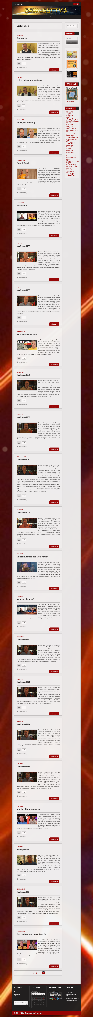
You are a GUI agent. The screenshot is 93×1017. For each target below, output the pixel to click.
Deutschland (70, 130)
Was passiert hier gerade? (25, 599)
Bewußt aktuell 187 (23, 892)
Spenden (17, 995)
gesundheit (69, 134)
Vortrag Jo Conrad (23, 163)
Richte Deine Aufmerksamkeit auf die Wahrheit (32, 556)
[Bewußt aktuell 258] (27, 257)
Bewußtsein (72, 119)
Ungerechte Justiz (22, 38)
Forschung (39, 17)
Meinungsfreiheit (71, 155)
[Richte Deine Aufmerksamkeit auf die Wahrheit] (27, 567)
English (57, 17)
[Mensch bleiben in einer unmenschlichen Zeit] (27, 945)
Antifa (72, 113)
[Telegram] (74, 4)
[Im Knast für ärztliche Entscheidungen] (27, 91)
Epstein (75, 130)
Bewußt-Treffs (64, 17)
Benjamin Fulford (69, 116)
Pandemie (69, 166)
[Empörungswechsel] (27, 860)
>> (54, 70)
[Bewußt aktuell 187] (27, 903)
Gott (73, 134)
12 (36, 1000)
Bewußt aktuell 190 (23, 682)
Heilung (68, 135)
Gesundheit (33, 17)
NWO (75, 164)
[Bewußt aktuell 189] (27, 735)
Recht (45, 17)
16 (43, 1000)
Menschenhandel (71, 157)
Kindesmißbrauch (71, 147)
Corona (69, 125)
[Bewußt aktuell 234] (27, 386)
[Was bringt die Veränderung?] (27, 133)
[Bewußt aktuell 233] (27, 428)
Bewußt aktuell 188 (23, 766)
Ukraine (70, 175)
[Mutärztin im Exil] (27, 216)
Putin (75, 166)
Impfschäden (72, 137)
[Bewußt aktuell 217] (27, 470)
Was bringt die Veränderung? (26, 122)
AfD (72, 112)
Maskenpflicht (70, 152)
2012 (70, 112)
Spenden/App (72, 17)
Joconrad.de (70, 101)
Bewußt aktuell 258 (23, 246)
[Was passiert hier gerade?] (27, 610)
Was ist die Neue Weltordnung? (27, 334)
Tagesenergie (70, 171)
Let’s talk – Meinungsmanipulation (28, 809)
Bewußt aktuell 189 (23, 724)
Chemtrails (73, 123)
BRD (68, 123)
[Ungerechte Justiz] (27, 49)
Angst (68, 114)
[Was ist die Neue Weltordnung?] (27, 345)
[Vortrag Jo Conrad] (27, 174)
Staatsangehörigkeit (70, 169)
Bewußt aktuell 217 (23, 459)
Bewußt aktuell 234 (23, 375)
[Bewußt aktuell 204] (27, 523)
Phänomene (51, 17)
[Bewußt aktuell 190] (27, 693)
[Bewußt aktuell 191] (27, 650)
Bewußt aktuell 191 (23, 639)
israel (75, 139)
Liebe (68, 149)
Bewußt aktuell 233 (23, 417)
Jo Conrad (70, 141)
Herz (72, 135)
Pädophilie (68, 168)
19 (36, 1002)
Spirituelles (17, 17)
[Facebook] (77, 4)
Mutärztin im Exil (22, 205)
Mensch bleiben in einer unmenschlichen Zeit (31, 934)
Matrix (67, 154)
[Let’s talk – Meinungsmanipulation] (27, 820)
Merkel (68, 159)
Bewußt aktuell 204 (23, 512)
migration (69, 163)
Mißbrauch (69, 164)
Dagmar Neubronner (71, 127)
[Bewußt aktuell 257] (27, 301)
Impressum (18, 992)
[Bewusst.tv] (45, 10)
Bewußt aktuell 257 (23, 290)
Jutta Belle (69, 145)
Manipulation (69, 150)
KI (72, 145)
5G (67, 112)
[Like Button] (19, 63)
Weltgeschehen (25, 17)
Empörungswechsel (23, 849)
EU (67, 132)
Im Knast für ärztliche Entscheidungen (29, 80)
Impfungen (69, 139)
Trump (70, 173)
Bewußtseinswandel (74, 121)
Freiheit (71, 132)
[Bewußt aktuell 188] (27, 777)
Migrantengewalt (73, 161)
